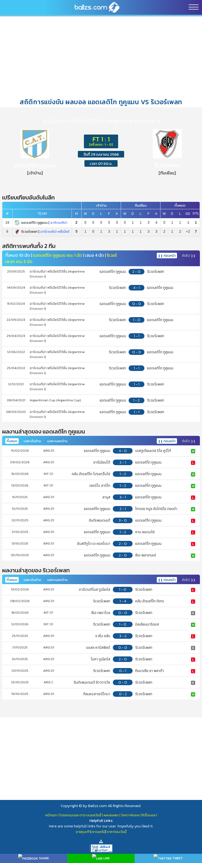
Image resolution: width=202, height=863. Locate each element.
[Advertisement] (101, 57)
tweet (177, 858)
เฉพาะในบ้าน (32, 441)
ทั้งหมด (12, 441)
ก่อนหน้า (167, 255)
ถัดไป (188, 255)
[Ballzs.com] (97, 7)
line (106, 858)
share (43, 858)
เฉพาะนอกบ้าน (57, 441)
